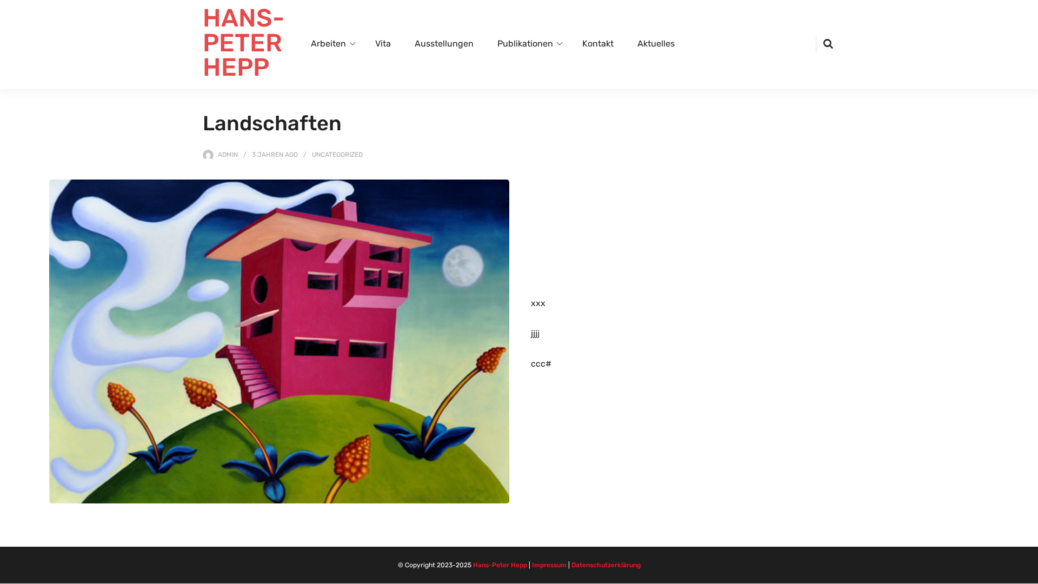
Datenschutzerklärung (606, 565)
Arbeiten (328, 43)
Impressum (549, 565)
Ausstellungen (444, 43)
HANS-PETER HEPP (243, 42)
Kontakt (598, 43)
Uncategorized (337, 154)
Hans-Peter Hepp (500, 565)
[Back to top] (1027, 573)
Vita (383, 43)
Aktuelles (656, 43)
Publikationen (525, 43)
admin (228, 154)
